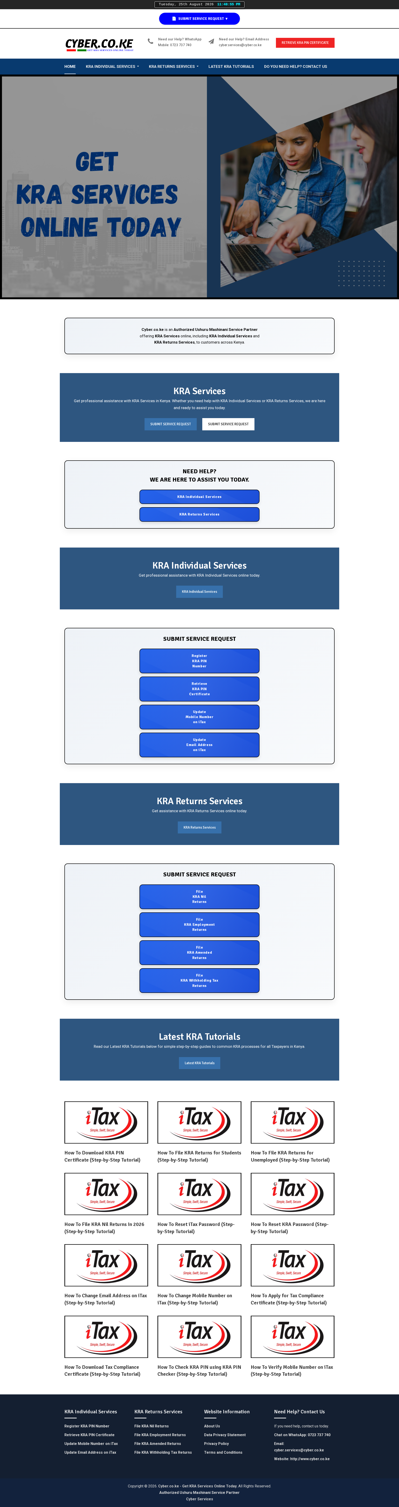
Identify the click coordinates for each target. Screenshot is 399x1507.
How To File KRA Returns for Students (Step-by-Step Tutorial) (199, 1156)
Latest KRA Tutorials (200, 1063)
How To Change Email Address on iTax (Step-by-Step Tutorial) (105, 1299)
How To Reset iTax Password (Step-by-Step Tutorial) (196, 1227)
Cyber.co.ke (153, 329)
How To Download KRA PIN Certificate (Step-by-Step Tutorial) (102, 1156)
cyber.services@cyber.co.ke (240, 45)
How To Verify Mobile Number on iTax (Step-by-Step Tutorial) (292, 1370)
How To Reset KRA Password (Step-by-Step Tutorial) (290, 1227)
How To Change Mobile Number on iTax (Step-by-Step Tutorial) (194, 1299)
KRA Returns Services (174, 342)
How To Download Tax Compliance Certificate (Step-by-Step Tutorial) (102, 1370)
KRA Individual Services (230, 336)
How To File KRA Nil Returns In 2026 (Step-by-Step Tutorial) (104, 1227)
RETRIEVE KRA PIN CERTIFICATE (305, 43)
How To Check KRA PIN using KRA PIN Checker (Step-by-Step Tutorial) (199, 1370)
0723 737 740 (319, 1435)
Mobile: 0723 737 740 (174, 45)
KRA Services (167, 336)
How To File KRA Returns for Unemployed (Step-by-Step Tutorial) (290, 1156)
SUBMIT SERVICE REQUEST (170, 424)
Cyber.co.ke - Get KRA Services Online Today (197, 1486)
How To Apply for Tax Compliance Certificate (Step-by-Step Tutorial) (289, 1299)
